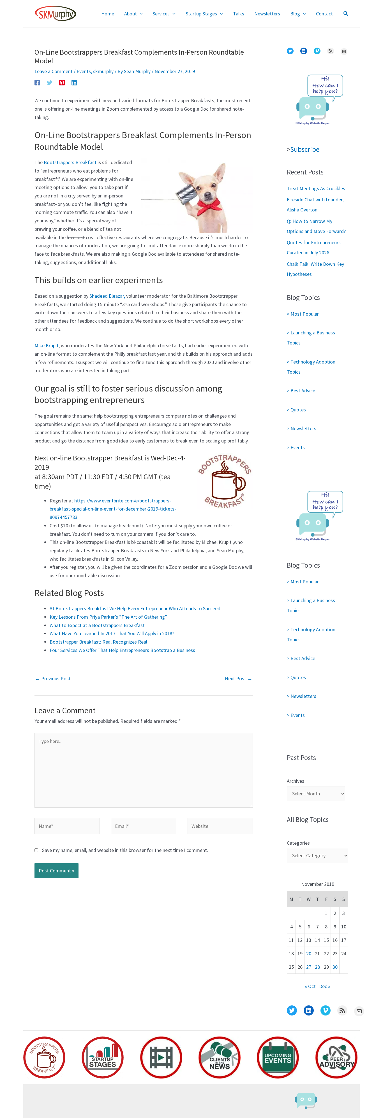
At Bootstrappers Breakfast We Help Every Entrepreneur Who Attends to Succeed (135, 608)
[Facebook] (37, 82)
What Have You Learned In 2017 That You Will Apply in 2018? (112, 633)
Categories (298, 843)
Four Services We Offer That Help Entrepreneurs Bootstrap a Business (122, 650)
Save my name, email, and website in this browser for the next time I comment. (125, 850)
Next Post (238, 678)
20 (308, 953)
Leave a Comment (53, 71)
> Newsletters (301, 428)
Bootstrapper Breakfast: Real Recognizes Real (98, 642)
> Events (296, 447)
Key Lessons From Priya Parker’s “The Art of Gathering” (108, 617)
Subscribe (304, 149)
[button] (140, 14)
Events (84, 71)
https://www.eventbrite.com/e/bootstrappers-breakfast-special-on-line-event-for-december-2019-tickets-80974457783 (113, 508)
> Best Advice (301, 390)
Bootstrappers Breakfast (70, 162)
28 (317, 967)
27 (308, 967)
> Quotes (296, 409)
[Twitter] (49, 82)
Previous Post (53, 678)
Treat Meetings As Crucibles (316, 188)
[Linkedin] (74, 82)
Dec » (324, 986)
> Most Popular (303, 314)
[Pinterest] (62, 82)
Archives (295, 781)
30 (335, 967)
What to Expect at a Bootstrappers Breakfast (97, 625)
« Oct (310, 986)
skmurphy (103, 71)
